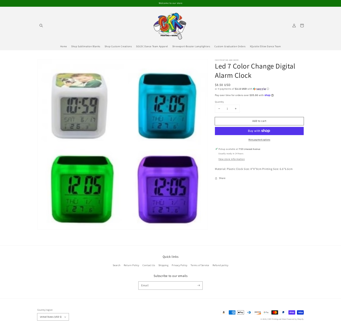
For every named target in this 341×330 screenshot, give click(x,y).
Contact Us (148, 265)
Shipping (163, 265)
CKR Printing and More (276, 319)
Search (117, 265)
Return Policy (131, 265)
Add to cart (259, 120)
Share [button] (222, 178)
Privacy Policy (179, 265)
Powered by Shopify (295, 319)
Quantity (219, 101)
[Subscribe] (198, 285)
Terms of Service (200, 265)
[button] (41, 25)
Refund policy (220, 265)
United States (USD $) (51, 316)
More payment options (259, 139)
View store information (231, 158)
